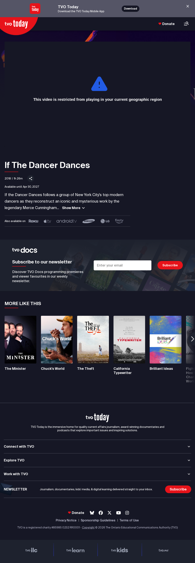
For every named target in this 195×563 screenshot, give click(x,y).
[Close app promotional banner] (187, 6)
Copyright (88, 527)
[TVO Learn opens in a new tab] (76, 549)
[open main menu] (186, 24)
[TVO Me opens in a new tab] (164, 549)
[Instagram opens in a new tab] (127, 513)
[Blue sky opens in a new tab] (92, 513)
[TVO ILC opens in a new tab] (31, 549)
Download (130, 8)
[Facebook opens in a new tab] (100, 513)
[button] (97, 417)
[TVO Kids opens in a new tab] (120, 549)
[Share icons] (30, 178)
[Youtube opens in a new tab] (118, 513)
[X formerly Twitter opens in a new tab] (109, 513)
